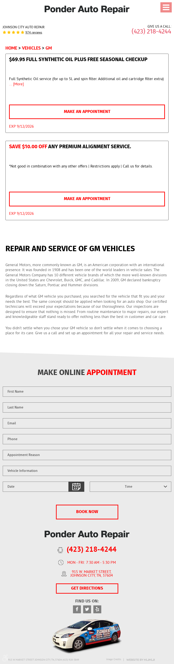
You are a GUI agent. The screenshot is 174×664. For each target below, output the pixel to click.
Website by (140, 660)
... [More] (16, 84)
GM (49, 48)
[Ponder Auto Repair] (87, 10)
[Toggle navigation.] (166, 7)
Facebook (77, 609)
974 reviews (33, 32)
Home (11, 48)
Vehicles (31, 48)
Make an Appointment (87, 112)
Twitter (87, 609)
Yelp (97, 609)
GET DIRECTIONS (87, 588)
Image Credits (113, 659)
